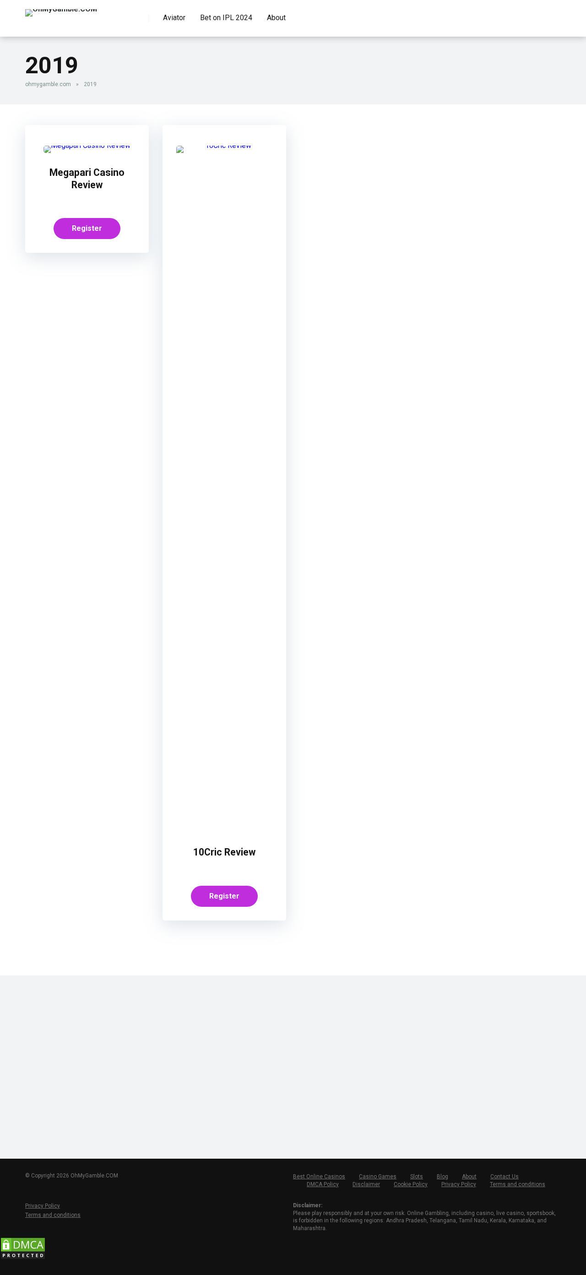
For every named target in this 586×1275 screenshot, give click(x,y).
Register (87, 228)
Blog (442, 1176)
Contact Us (504, 1176)
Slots (416, 1176)
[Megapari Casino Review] (86, 145)
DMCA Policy (323, 1184)
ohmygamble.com (48, 84)
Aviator (174, 17)
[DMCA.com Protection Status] (23, 1257)
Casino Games (377, 1176)
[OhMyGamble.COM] (61, 9)
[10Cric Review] (224, 145)
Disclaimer (366, 1184)
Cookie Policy (411, 1184)
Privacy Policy (458, 1184)
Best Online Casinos (319, 1176)
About (276, 17)
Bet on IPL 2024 (226, 17)
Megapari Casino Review (87, 179)
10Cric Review (224, 852)
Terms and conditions (517, 1184)
